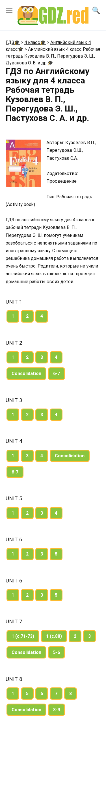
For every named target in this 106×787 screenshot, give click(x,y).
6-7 (56, 373)
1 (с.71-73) (23, 636)
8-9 (56, 709)
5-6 (56, 652)
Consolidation (26, 373)
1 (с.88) (54, 636)
